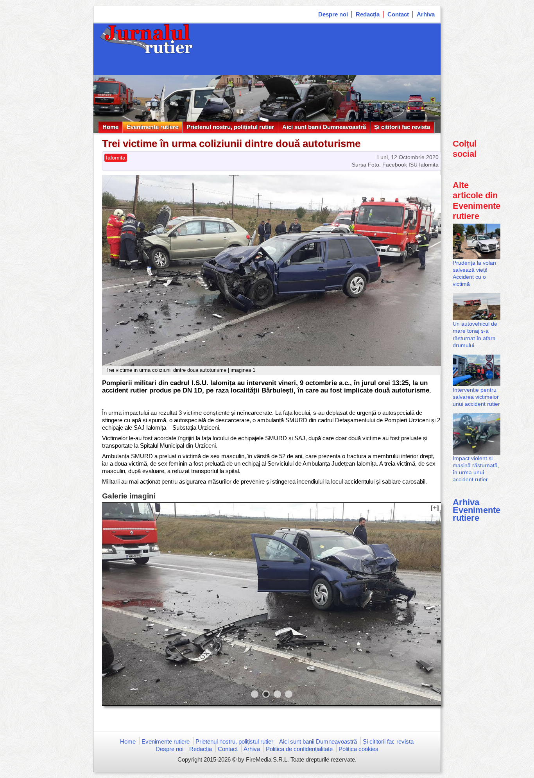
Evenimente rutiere (152, 127)
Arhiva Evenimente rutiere (476, 510)
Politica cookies (358, 749)
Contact (398, 14)
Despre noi (333, 14)
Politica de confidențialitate (299, 749)
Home (110, 127)
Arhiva (426, 14)
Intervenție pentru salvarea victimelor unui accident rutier (476, 397)
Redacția (368, 14)
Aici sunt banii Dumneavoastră (324, 127)
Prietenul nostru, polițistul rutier (230, 127)
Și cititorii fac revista (402, 127)
